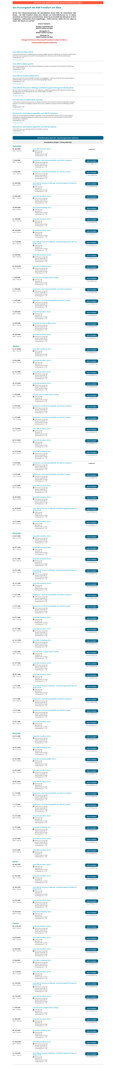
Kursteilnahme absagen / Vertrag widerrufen (58, 142)
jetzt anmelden (91, 161)
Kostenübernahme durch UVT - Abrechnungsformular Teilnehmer (58, 138)
